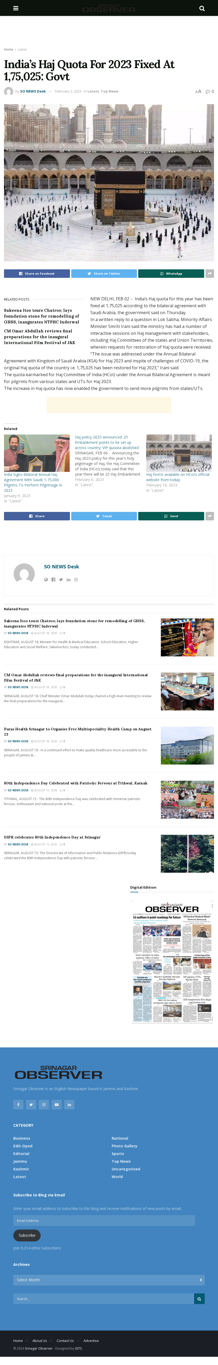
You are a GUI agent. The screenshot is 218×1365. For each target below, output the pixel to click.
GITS (78, 1348)
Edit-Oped (22, 1145)
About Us (39, 1340)
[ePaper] (172, 961)
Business (21, 1138)
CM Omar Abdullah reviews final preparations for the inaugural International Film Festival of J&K (39, 336)
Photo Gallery (124, 1145)
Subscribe (27, 1235)
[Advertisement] (109, 32)
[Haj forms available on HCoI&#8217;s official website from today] (179, 453)
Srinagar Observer (39, 1348)
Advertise (91, 1340)
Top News (109, 91)
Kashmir (21, 1168)
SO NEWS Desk (33, 91)
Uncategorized (126, 1168)
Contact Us (65, 1340)
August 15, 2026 (45, 790)
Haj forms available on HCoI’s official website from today (177, 477)
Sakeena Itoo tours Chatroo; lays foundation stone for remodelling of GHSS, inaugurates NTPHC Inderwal (41, 316)
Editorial (21, 1153)
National (120, 1138)
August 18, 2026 (45, 633)
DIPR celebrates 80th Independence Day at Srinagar (52, 837)
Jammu (20, 1161)
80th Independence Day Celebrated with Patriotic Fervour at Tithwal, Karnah (75, 783)
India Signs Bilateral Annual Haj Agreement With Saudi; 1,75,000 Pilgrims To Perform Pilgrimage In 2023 (33, 482)
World (117, 1176)
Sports (118, 1153)
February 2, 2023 (68, 91)
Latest (22, 49)
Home (8, 49)
